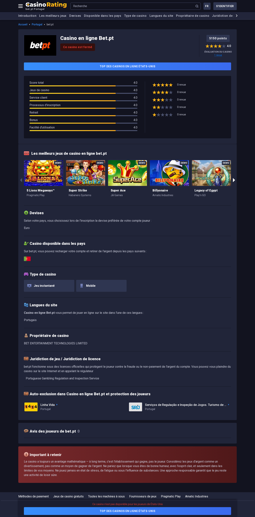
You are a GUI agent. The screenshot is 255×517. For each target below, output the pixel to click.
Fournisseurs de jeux (142, 496)
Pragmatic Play (171, 496)
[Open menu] (20, 6)
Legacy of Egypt (206, 190)
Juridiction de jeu (225, 16)
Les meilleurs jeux (52, 16)
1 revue (218, 55)
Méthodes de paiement (33, 496)
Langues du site (161, 16)
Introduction (27, 16)
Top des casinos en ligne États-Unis (128, 66)
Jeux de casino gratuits (68, 496)
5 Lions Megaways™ (41, 190)
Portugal (37, 24)
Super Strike (78, 190)
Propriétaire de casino (192, 16)
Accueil (22, 24)
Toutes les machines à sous (106, 496)
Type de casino (135, 16)
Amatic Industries (196, 496)
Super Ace (118, 190)
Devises (75, 16)
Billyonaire (160, 190)
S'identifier (225, 6)
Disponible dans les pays (102, 16)
